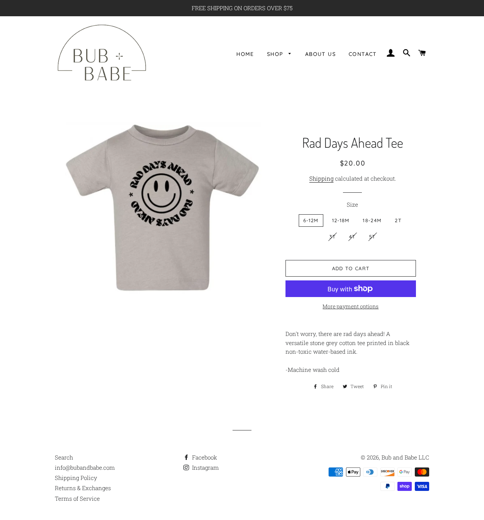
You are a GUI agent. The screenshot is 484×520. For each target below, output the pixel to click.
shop (276, 54)
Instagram (205, 467)
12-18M (341, 220)
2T (398, 220)
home (245, 54)
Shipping (321, 178)
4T (352, 237)
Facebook (204, 457)
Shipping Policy (76, 477)
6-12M (311, 220)
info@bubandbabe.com (85, 467)
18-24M (372, 220)
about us (320, 54)
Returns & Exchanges (83, 488)
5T (372, 237)
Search (64, 457)
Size (352, 204)
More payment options (351, 306)
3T (332, 237)
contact (363, 54)
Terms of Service (77, 498)
